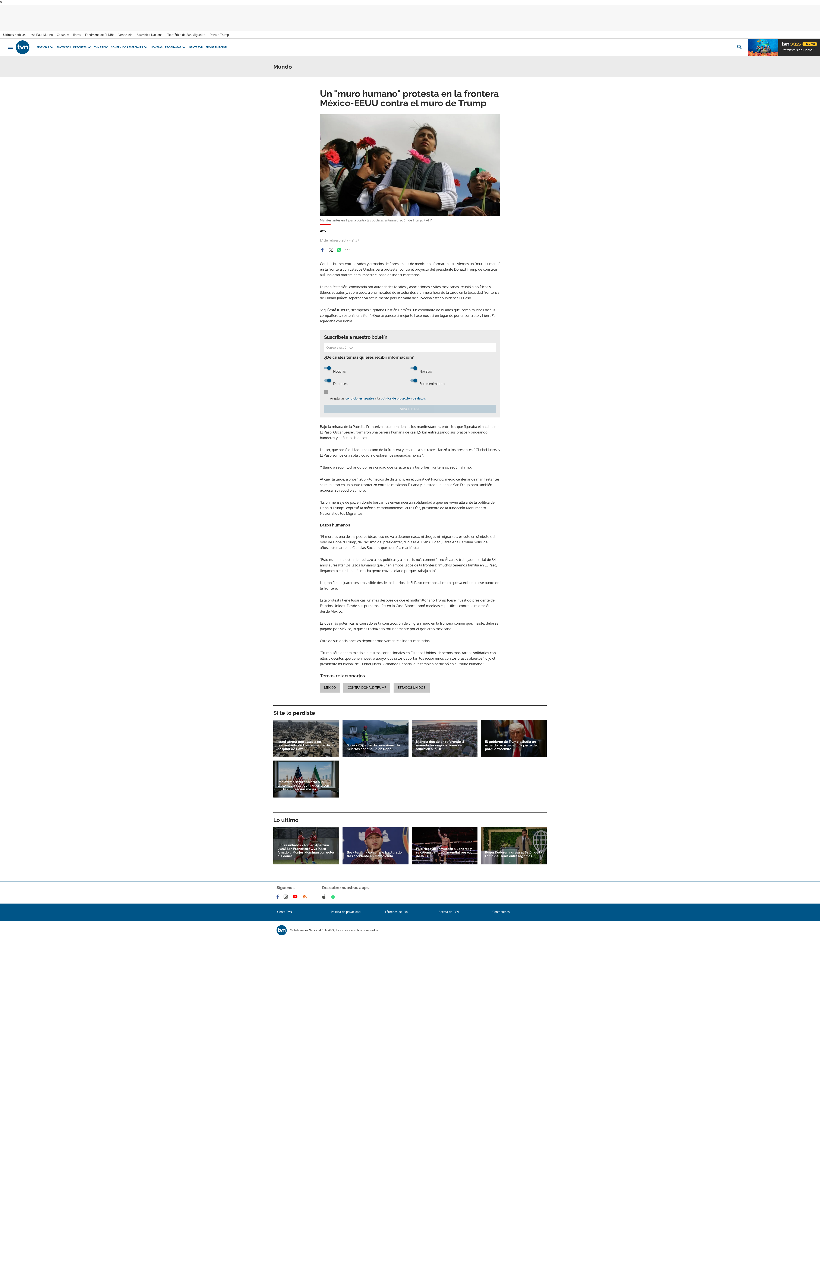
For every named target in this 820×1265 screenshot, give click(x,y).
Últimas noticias (14, 30)
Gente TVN (196, 42)
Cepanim (63, 30)
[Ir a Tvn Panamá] (22, 42)
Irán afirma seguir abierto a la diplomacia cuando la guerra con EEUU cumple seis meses (303, 781)
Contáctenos (501, 907)
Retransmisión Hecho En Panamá (800, 45)
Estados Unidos (411, 683)
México (330, 683)
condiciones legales (360, 393)
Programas (173, 42)
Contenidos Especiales (127, 42)
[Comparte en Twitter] (331, 245)
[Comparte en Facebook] (322, 245)
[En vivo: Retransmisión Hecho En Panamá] (763, 42)
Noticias (43, 42)
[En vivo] (785, 37)
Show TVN (64, 42)
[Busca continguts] (739, 42)
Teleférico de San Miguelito (186, 30)
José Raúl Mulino (41, 30)
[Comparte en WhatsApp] (339, 245)
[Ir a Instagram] (287, 892)
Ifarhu (77, 30)
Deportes (79, 42)
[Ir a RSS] (305, 892)
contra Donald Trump (367, 683)
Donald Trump (219, 30)
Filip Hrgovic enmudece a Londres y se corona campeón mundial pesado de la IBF (444, 847)
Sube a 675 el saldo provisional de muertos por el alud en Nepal (373, 742)
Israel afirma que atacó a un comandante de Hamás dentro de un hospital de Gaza (306, 740)
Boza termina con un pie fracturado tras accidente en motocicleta (374, 849)
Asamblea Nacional (150, 30)
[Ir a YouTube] (296, 892)
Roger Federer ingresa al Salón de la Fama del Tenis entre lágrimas (513, 849)
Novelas (157, 42)
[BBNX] (282, 925)
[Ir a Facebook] (278, 892)
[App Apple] (324, 892)
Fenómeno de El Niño (99, 30)
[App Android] (334, 892)
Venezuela (126, 30)
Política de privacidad (345, 907)
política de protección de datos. (403, 393)
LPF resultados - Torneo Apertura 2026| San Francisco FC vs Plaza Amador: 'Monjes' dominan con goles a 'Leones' (306, 846)
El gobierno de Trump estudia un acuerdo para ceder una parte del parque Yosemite (511, 740)
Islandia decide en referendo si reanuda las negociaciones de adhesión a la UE (440, 740)
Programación (216, 42)
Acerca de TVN (449, 907)
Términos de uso (396, 907)
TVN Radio (101, 42)
